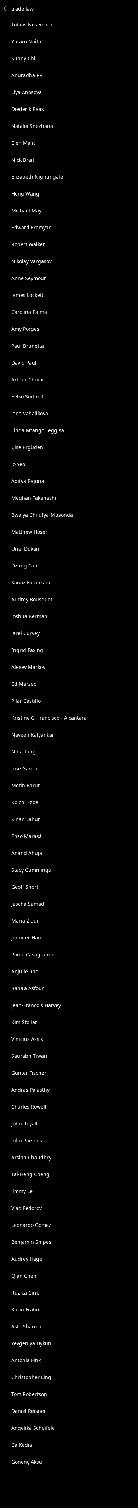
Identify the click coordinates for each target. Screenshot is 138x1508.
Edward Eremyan (31, 227)
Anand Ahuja (26, 853)
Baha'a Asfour (27, 988)
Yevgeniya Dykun (31, 1343)
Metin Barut (25, 785)
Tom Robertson (29, 1394)
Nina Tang (23, 751)
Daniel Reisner (28, 1411)
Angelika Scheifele (33, 1428)
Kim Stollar (24, 1022)
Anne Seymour (28, 278)
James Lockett (27, 295)
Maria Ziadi (24, 920)
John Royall (24, 1123)
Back (5, 8)
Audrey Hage (26, 1258)
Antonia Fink (26, 1360)
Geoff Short (24, 886)
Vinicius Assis (27, 1039)
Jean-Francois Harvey (36, 1005)
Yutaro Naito (26, 41)
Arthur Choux (27, 379)
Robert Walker (28, 244)
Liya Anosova (26, 92)
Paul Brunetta (27, 345)
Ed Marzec (23, 684)
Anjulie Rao (24, 971)
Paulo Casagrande (32, 954)
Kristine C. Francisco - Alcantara (49, 717)
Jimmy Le (22, 1191)
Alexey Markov (28, 667)
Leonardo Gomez (31, 1225)
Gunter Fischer (28, 1072)
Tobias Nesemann (32, 24)
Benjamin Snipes (31, 1242)
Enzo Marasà (26, 836)
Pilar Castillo (26, 700)
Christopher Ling (31, 1377)
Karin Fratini (26, 1309)
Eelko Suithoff (27, 396)
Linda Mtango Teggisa (37, 430)
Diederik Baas (27, 109)
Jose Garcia (24, 768)
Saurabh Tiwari (29, 1056)
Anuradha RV (26, 75)
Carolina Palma (29, 312)
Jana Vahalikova (29, 413)
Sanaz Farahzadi (30, 582)
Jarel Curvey (25, 633)
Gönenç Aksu (26, 1461)
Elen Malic (23, 142)
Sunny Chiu (25, 58)
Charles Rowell (28, 1106)
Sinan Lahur (25, 819)
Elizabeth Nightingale (37, 176)
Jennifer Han (26, 937)
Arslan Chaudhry (31, 1157)
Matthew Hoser (29, 531)
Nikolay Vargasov (31, 261)
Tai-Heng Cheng (30, 1174)
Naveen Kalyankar (32, 734)
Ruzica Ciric (25, 1292)
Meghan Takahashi (33, 498)
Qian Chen (23, 1275)
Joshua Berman (29, 616)
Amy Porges (25, 328)
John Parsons (26, 1140)
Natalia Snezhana (32, 126)
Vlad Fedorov (26, 1208)
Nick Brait (22, 159)
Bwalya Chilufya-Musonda (42, 514)
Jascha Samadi (28, 903)
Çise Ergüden (27, 447)
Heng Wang (25, 193)
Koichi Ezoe (24, 802)
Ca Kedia (21, 1444)
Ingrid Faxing (27, 650)
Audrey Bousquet (31, 599)
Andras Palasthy (30, 1089)
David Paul (23, 362)
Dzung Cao (24, 565)
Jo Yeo (18, 464)
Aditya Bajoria (27, 481)
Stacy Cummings (31, 870)
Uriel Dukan (25, 548)
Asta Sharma (26, 1326)
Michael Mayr (27, 210)
